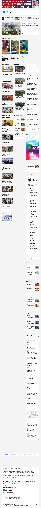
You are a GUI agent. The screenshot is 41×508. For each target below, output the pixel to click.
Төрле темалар (33, 454)
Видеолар (16, 64)
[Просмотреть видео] (6, 46)
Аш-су (28, 281)
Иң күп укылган (18, 115)
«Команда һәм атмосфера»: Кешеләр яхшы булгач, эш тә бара (34, 247)
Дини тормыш (5, 64)
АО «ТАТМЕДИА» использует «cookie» (10, 503)
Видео (19, 454)
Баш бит (6, 454)
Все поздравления (7, 78)
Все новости (19, 138)
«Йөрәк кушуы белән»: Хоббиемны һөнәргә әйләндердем (34, 203)
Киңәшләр (29, 296)
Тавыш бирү (33, 258)
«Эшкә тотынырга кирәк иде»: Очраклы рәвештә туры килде (33, 213)
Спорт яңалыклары (31, 313)
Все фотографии (7, 209)
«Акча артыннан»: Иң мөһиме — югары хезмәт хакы (34, 194)
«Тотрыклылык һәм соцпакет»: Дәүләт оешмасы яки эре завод (34, 225)
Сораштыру (29, 174)
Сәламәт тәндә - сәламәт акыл (30, 263)
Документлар (25, 454)
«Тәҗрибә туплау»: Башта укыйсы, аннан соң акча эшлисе (34, 236)
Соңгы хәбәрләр (13, 454)
